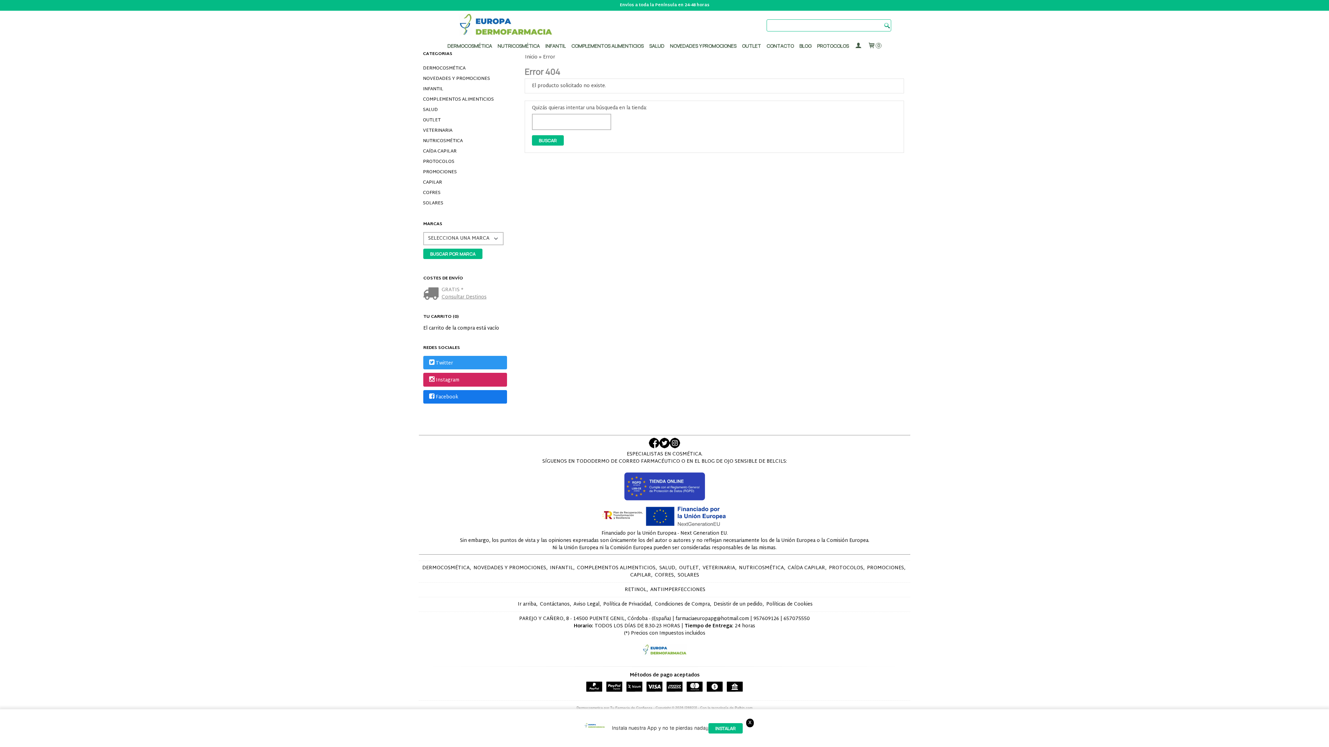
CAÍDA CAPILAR (439, 151)
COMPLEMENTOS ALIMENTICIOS (458, 99)
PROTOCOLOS (833, 46)
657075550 (797, 619)
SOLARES (433, 203)
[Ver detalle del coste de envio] (432, 294)
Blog (805, 46)
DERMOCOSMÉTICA (444, 68)
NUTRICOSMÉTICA (443, 141)
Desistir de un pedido (738, 604)
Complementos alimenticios (607, 46)
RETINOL (636, 589)
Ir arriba (527, 604)
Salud (656, 46)
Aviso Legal (586, 604)
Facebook (447, 397)
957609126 (766, 619)
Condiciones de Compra (682, 604)
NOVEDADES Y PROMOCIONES (456, 79)
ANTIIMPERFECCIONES (677, 589)
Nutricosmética (519, 46)
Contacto (780, 46)
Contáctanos (555, 604)
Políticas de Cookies (789, 604)
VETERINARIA (437, 131)
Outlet (751, 46)
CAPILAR (432, 182)
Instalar (725, 728)
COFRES (432, 193)
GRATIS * (452, 290)
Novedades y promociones (703, 46)
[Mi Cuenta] (858, 46)
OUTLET (432, 120)
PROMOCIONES (440, 172)
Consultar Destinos (464, 297)
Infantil (555, 46)
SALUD (430, 110)
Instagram (447, 380)
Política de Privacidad (627, 604)
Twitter (444, 363)
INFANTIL (433, 89)
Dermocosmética (469, 46)
